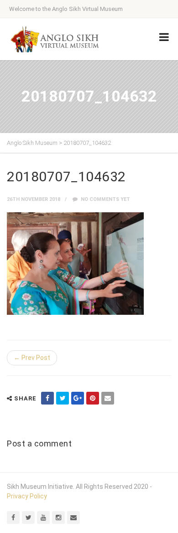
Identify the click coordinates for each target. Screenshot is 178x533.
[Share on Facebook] (47, 398)
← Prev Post (32, 357)
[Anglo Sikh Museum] (54, 39)
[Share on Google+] (77, 398)
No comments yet (104, 199)
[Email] (107, 398)
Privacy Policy (27, 496)
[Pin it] (92, 398)
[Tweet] (62, 398)
